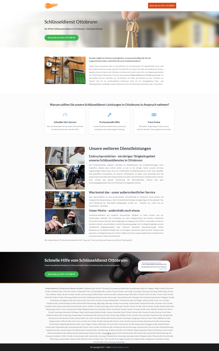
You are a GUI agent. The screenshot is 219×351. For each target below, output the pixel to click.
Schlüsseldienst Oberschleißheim (87, 288)
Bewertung (163, 269)
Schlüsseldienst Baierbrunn (89, 294)
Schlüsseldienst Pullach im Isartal (87, 306)
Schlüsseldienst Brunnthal (90, 297)
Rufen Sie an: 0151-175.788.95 (162, 6)
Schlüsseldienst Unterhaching (88, 327)
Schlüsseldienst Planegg (90, 303)
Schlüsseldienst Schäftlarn (89, 315)
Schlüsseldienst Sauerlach (90, 312)
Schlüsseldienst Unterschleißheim (86, 330)
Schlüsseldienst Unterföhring (88, 324)
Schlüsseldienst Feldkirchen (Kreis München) (82, 300)
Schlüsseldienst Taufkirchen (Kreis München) (82, 321)
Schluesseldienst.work (120, 347)
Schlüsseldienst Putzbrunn (89, 309)
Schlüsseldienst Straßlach (90, 318)
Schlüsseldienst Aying (91, 291)
